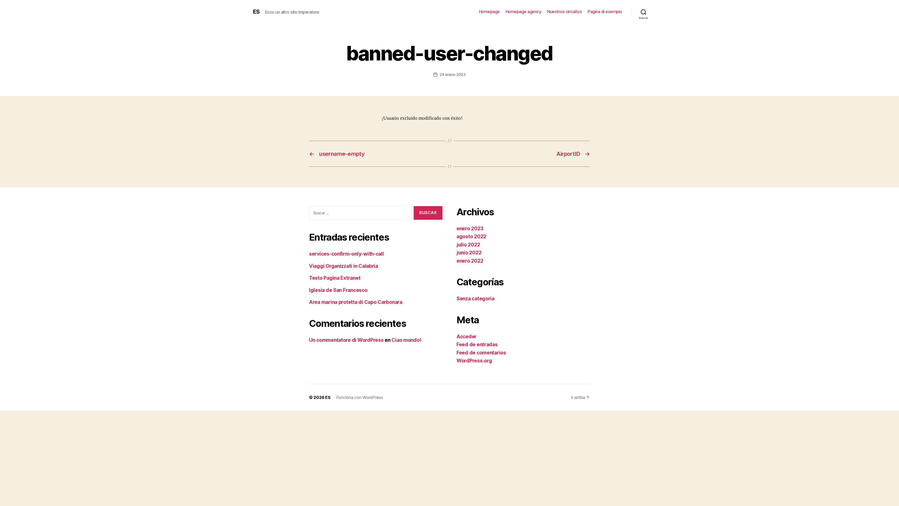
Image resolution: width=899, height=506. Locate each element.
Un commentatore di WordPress (346, 340)
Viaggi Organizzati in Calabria (343, 266)
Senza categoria (475, 298)
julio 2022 (468, 245)
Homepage (489, 11)
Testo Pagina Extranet (334, 278)
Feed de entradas (477, 344)
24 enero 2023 (453, 74)
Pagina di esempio (605, 11)
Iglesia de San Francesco (338, 290)
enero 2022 (470, 261)
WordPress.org (474, 361)
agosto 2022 (471, 236)
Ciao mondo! (406, 340)
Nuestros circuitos (564, 11)
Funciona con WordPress (359, 397)
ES (256, 12)
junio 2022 (469, 253)
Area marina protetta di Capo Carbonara (355, 302)
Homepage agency (524, 11)
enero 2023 (470, 228)
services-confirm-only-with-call (346, 254)
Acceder (467, 336)
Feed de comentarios (481, 353)
